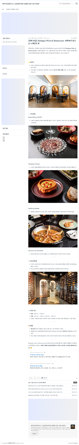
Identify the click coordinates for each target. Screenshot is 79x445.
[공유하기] (35, 377)
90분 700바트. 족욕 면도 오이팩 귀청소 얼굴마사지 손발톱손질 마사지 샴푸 (50, 357)
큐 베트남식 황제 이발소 (37, 355)
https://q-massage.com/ (36, 352)
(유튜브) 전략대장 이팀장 (12, 9)
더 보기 (75, 382)
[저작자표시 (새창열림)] (76, 378)
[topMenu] (76, 3)
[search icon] (60, 4)
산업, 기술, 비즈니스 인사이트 (35, 38)
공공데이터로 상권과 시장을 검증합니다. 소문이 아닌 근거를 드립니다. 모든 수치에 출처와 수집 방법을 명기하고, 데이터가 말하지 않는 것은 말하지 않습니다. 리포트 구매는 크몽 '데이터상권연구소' (50, 429)
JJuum (75, 443)
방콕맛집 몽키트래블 (36, 366)
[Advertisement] (39, 23)
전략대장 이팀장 (11, 443)
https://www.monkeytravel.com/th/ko (40, 363)
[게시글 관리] (39, 377)
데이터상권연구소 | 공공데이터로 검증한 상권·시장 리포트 (20, 4)
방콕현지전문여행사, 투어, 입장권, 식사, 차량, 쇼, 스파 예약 (46, 368)
